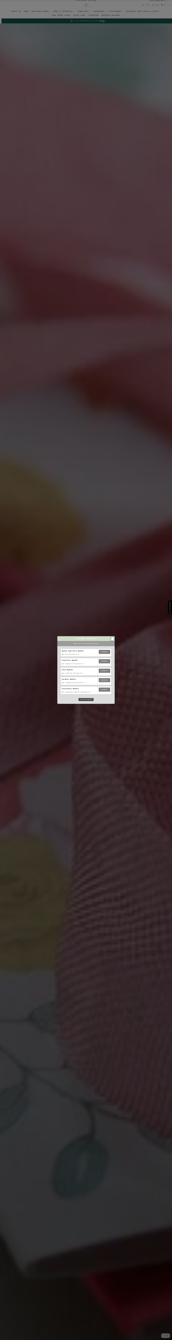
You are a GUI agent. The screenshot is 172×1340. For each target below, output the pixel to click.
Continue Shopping (86, 699)
